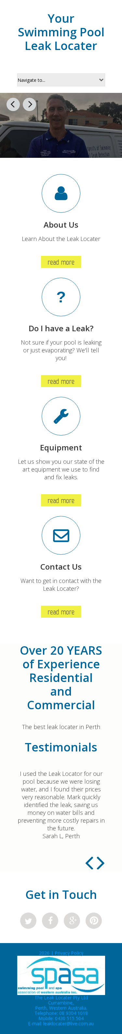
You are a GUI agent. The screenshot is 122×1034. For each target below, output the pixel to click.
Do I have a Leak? (61, 328)
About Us (61, 224)
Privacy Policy (69, 953)
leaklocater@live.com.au (68, 1023)
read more (61, 262)
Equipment (61, 447)
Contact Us (61, 566)
